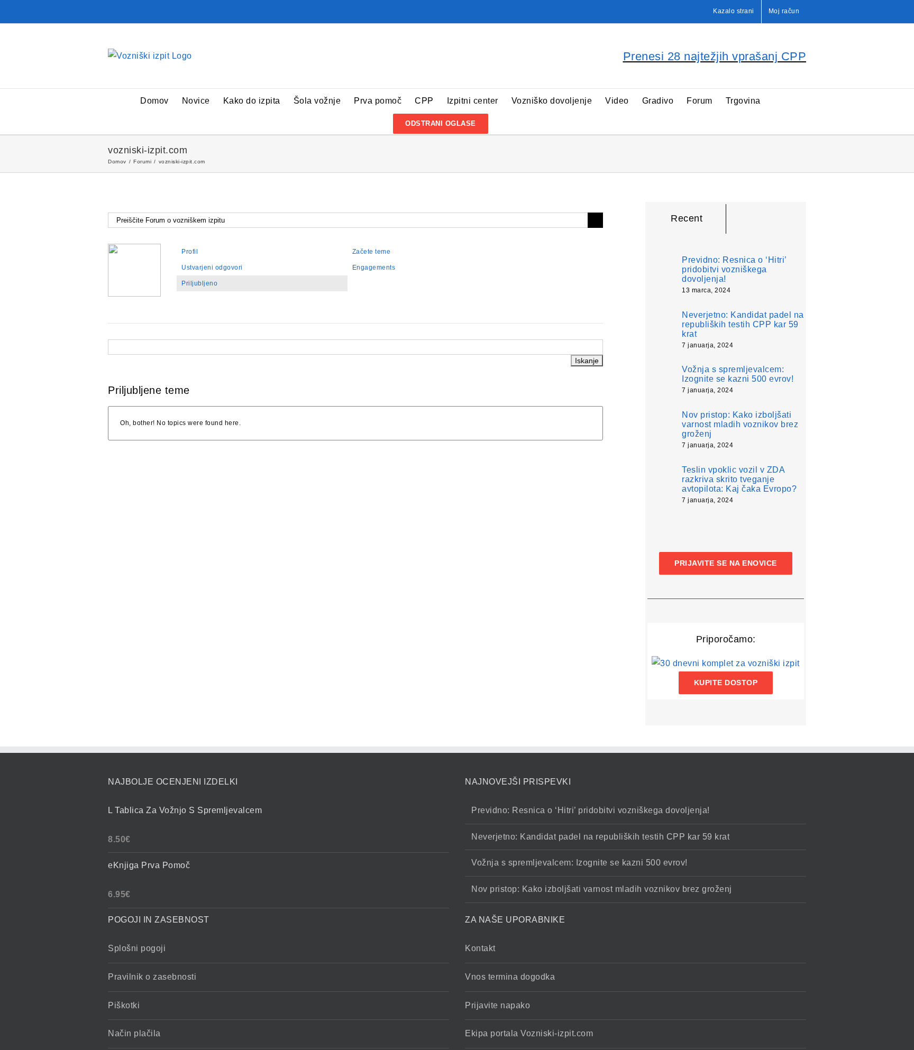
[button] (504, 123)
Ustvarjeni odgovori (212, 267)
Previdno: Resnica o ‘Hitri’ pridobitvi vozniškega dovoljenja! (734, 269)
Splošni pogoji (137, 948)
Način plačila (134, 1033)
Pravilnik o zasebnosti (152, 976)
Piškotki (124, 1005)
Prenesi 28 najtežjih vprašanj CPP (715, 56)
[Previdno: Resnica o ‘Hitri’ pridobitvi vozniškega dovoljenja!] (661, 272)
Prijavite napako (497, 1005)
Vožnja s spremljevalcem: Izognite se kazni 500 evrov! (737, 374)
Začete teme (371, 251)
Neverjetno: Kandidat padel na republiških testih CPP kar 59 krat (743, 324)
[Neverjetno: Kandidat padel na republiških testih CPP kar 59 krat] (661, 330)
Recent (686, 218)
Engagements (374, 267)
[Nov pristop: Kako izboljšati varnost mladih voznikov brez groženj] (661, 430)
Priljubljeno (199, 283)
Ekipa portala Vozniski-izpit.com (529, 1033)
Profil (189, 251)
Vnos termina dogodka (510, 976)
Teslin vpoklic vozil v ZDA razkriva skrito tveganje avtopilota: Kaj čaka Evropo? (739, 479)
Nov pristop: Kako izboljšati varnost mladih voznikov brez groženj (740, 424)
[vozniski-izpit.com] (134, 248)
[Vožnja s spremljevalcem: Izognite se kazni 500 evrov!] (661, 378)
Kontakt (480, 948)
